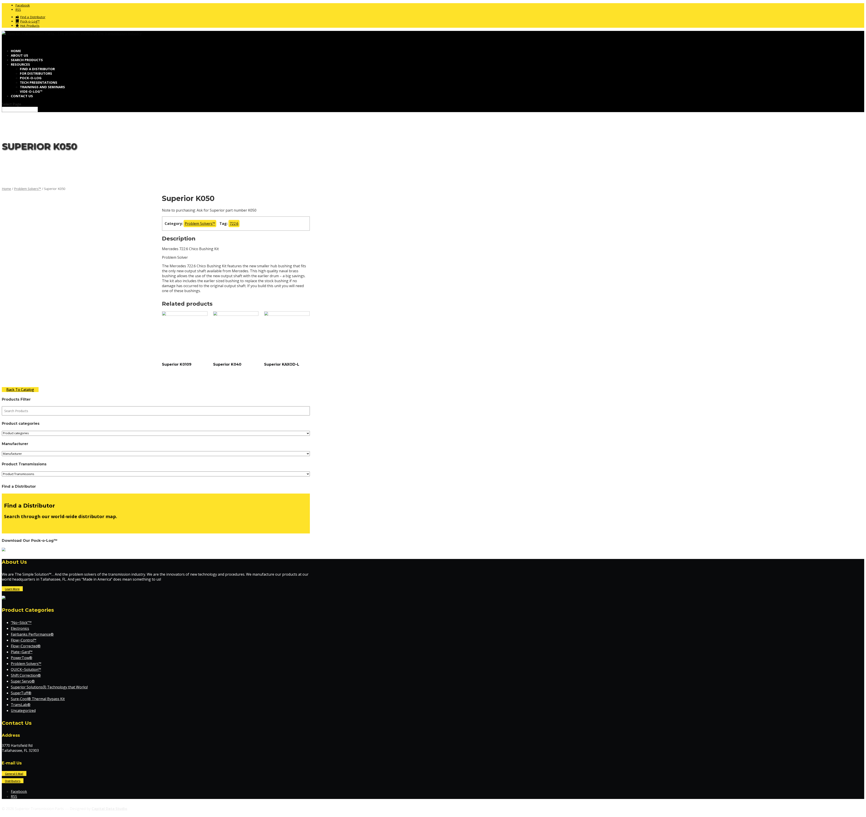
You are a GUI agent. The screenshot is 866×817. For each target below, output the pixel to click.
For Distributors (36, 73)
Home (6, 188)
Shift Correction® (26, 675)
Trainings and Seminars (42, 87)
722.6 (234, 223)
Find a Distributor (37, 69)
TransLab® (20, 704)
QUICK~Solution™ (26, 669)
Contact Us (22, 96)
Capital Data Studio (109, 808)
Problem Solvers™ (27, 188)
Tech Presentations (38, 82)
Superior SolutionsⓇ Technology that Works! (49, 687)
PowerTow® (21, 657)
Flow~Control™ (23, 640)
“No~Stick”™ (21, 622)
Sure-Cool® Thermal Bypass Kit (38, 698)
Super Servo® (23, 681)
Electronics (20, 628)
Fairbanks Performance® (32, 634)
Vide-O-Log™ (31, 91)
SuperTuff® (21, 692)
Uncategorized (23, 710)
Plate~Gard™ (21, 651)
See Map (11, 526)
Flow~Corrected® (26, 646)
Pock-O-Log (30, 78)
